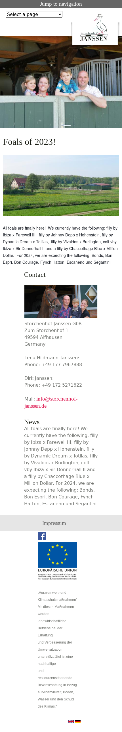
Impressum (54, 523)
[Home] (95, 27)
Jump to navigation (61, 4)
